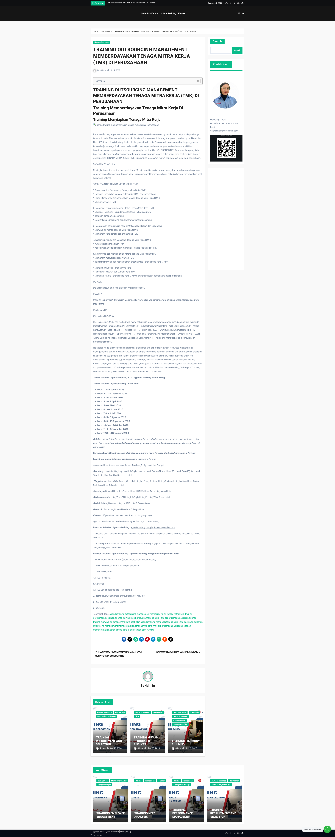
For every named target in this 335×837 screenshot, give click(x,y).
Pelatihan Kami (149, 13)
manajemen (158, 712)
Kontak (181, 13)
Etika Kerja (194, 712)
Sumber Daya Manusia (106, 716)
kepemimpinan (179, 720)
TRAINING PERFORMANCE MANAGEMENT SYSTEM (182, 815)
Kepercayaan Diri (180, 724)
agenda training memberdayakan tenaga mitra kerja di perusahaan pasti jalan (152, 618)
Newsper (124, 831)
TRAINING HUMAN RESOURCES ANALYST (146, 741)
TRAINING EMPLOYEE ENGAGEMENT (110, 815)
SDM (137, 716)
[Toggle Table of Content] (197, 81)
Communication (179, 712)
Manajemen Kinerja (182, 785)
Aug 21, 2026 (116, 748)
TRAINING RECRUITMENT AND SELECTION (109, 741)
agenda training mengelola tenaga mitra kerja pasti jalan (167, 622)
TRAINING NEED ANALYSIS (144, 815)
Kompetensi (150, 781)
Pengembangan (104, 785)
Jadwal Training (168, 13)
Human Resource (101, 42)
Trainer (161, 781)
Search (217, 41)
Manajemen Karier (118, 781)
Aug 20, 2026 (154, 748)
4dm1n (103, 70)
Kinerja (138, 781)
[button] (243, 13)
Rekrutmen (120, 712)
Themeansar (96, 835)
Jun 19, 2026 (191, 748)
